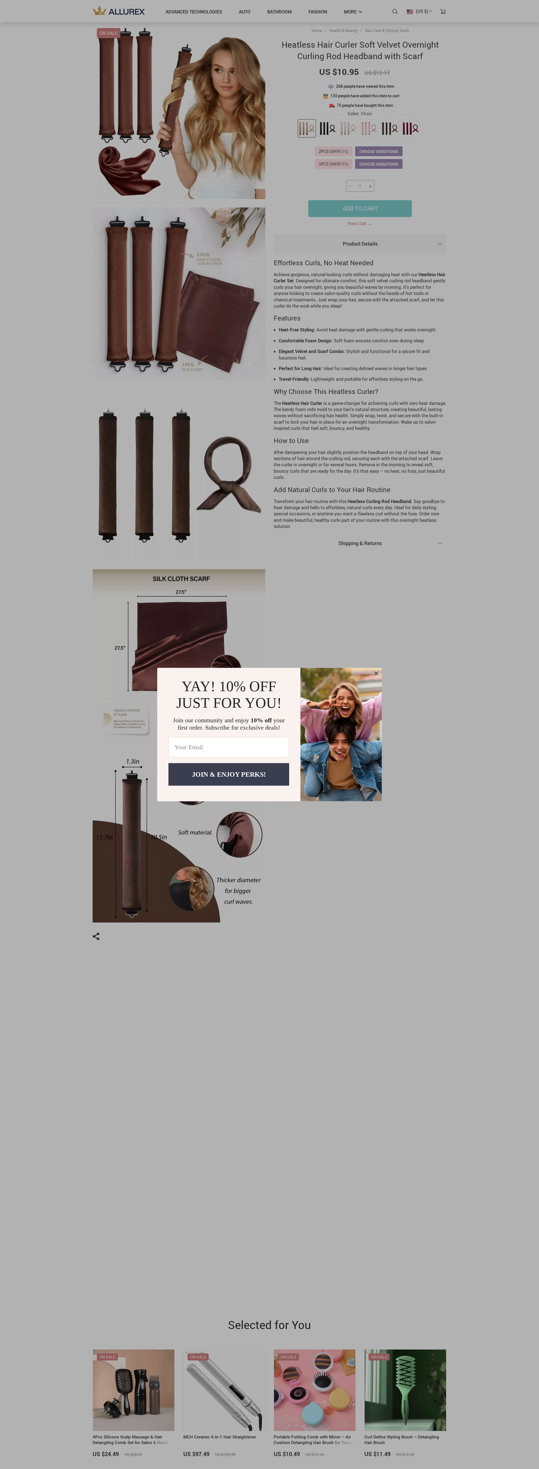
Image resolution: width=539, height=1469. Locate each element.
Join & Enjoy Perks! (229, 774)
